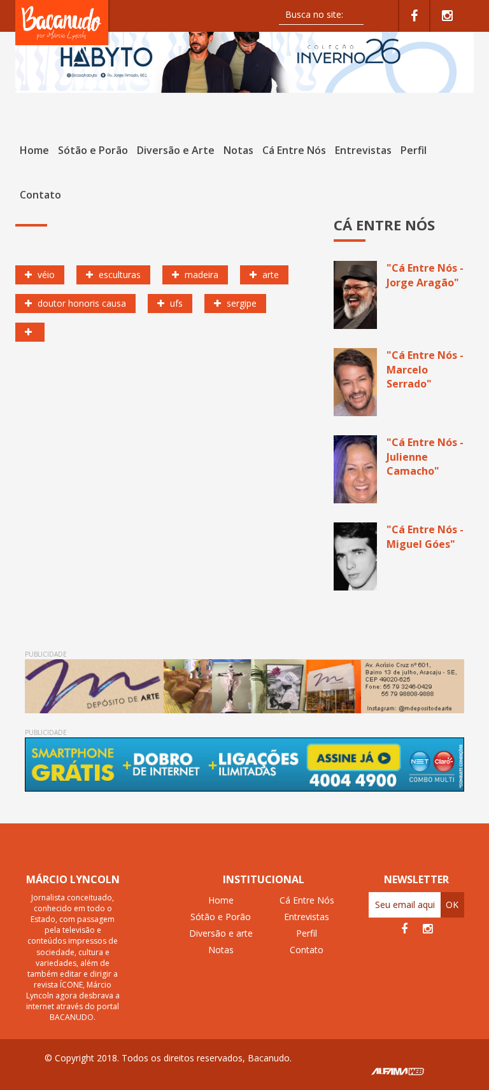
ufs (175, 303)
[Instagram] (447, 16)
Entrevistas (363, 150)
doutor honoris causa (80, 303)
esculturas (118, 275)
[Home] (63, 22)
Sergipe (240, 303)
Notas (238, 150)
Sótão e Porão (93, 150)
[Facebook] (414, 16)
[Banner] (244, 57)
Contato (40, 195)
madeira (200, 275)
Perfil (413, 150)
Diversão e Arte (176, 150)
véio (45, 275)
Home (34, 150)
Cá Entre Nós (294, 150)
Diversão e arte (221, 933)
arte (269, 275)
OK (452, 904)
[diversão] (30, 332)
